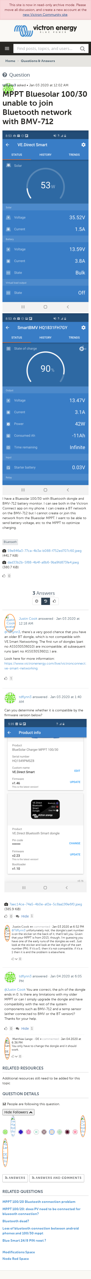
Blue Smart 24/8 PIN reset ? (24, 1240)
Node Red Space (15, 1259)
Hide (24, 916)
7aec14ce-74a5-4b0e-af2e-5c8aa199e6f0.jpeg (45, 904)
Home (10, 61)
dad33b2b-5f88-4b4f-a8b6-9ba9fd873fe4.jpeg (43, 562)
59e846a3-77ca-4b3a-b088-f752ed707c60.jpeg (45, 551)
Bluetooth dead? (15, 1221)
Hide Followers (16, 1112)
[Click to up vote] (13, 959)
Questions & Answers (38, 61)
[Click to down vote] (16, 959)
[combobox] (51, 48)
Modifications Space (18, 1252)
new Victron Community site (45, 15)
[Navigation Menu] (7, 48)
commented (41, 926)
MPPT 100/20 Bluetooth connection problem (38, 1202)
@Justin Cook (14, 990)
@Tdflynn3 (12, 632)
